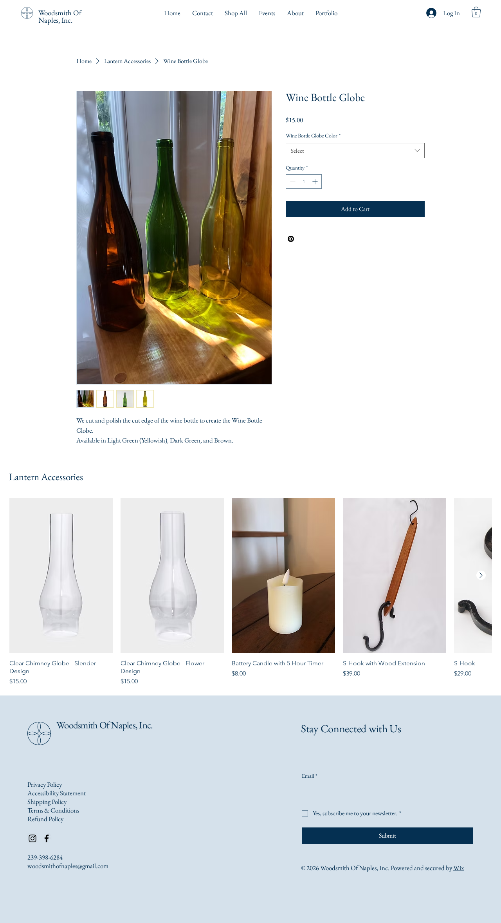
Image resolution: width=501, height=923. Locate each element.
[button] (476, 12)
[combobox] (355, 150)
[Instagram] (32, 838)
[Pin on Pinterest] (291, 239)
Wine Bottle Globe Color (313, 135)
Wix (458, 867)
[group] (250, 592)
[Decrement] (292, 181)
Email (309, 775)
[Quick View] (61, 575)
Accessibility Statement (56, 793)
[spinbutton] (304, 181)
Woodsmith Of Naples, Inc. (59, 16)
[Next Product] (481, 575)
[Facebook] (46, 838)
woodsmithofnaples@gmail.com (67, 866)
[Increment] (316, 181)
